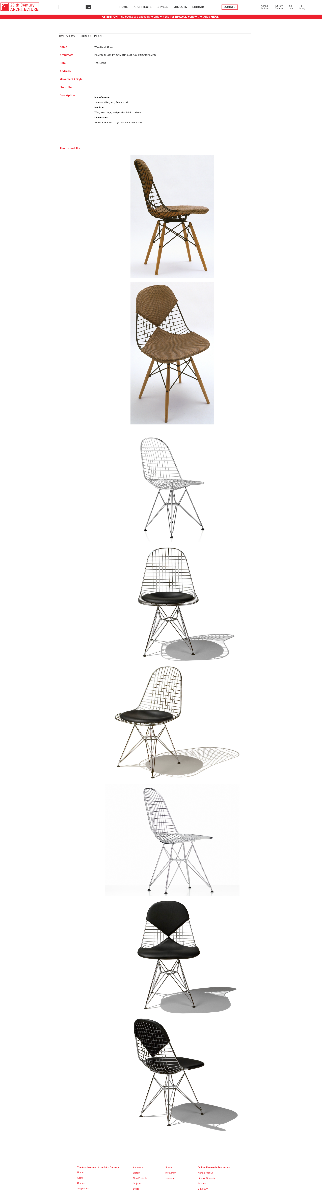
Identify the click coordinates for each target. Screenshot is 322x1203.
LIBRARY (198, 7)
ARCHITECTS (142, 7)
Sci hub (291, 7)
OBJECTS (180, 7)
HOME (123, 7)
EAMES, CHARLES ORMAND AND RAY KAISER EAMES (125, 55)
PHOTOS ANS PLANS (89, 36)
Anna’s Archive (265, 7)
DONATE (229, 7)
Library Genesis (279, 7)
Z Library (301, 7)
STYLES (162, 7)
